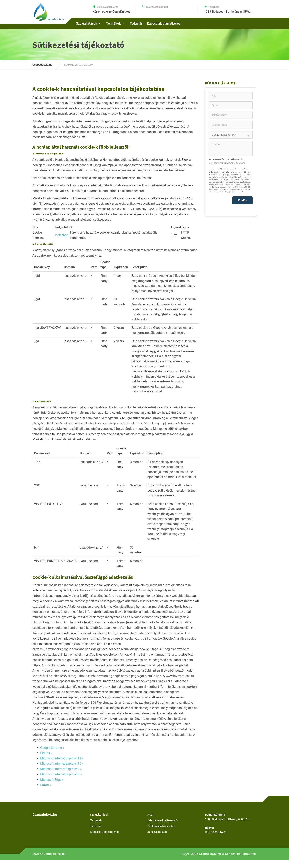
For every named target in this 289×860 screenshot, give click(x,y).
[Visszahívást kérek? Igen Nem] (231, 135)
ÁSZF (150, 814)
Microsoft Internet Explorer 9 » (61, 769)
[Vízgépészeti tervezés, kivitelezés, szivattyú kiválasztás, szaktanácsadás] (49, 11)
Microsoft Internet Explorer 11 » (62, 758)
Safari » (45, 785)
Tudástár (136, 23)
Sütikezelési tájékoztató (161, 826)
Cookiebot (61, 235)
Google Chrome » (52, 748)
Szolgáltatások (86, 23)
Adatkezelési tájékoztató (162, 820)
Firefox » (46, 753)
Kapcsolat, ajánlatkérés (163, 23)
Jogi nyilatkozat (157, 831)
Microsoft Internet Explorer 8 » (61, 774)
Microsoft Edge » (52, 780)
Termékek (113, 23)
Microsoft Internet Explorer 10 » (62, 763)
